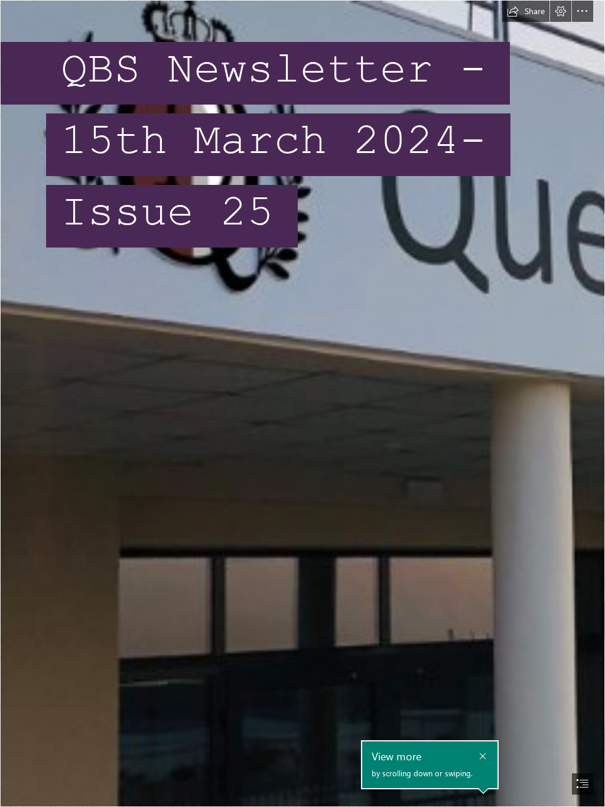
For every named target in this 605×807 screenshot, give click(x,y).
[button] (525, 11)
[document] (302, 403)
